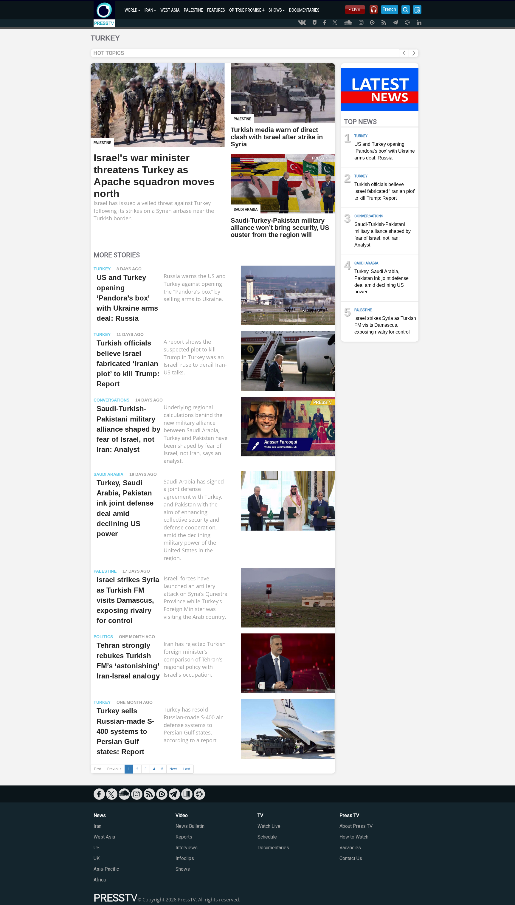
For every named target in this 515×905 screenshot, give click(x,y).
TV (260, 815)
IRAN (149, 10)
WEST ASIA (170, 10)
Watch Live (269, 826)
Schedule (267, 837)
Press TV (349, 815)
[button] (413, 53)
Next (173, 769)
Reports (184, 837)
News (100, 815)
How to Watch (353, 837)
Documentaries (273, 847)
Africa (100, 880)
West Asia (104, 837)
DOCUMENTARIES (304, 10)
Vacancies (350, 847)
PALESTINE (193, 10)
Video (182, 815)
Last (186, 769)
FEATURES (216, 10)
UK (97, 858)
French (389, 9)
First (97, 769)
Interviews (187, 847)
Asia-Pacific (106, 869)
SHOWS (275, 10)
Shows (183, 869)
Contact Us (350, 858)
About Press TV (356, 826)
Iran (97, 826)
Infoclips (185, 858)
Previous (114, 769)
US (97, 847)
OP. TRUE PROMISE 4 (246, 10)
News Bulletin (190, 826)
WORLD (131, 10)
